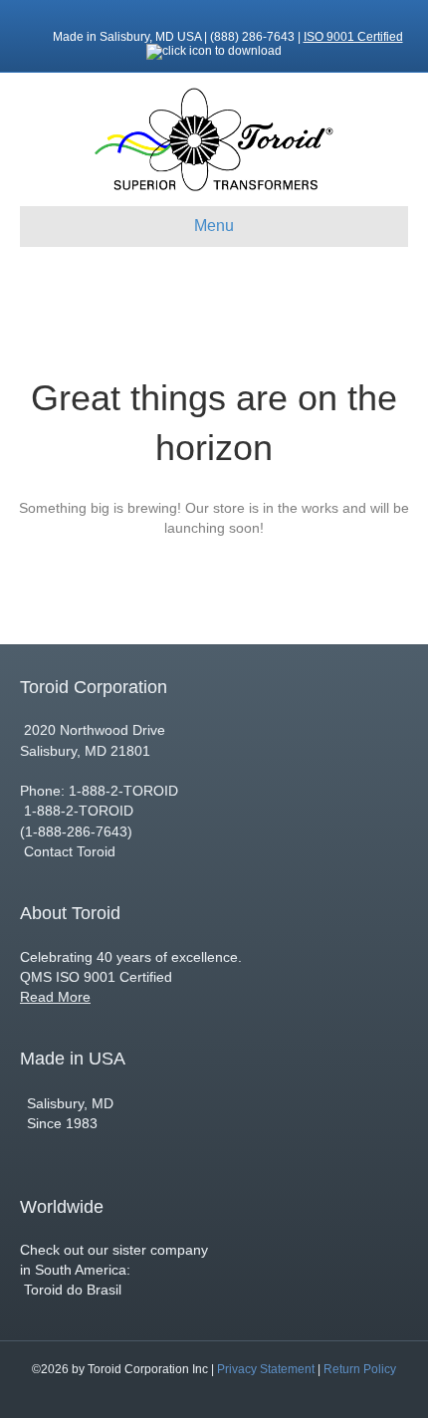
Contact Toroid (69, 851)
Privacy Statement (266, 1369)
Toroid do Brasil (70, 1290)
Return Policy (359, 1369)
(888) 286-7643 (254, 37)
